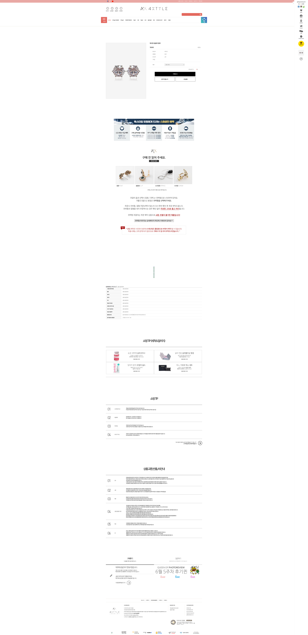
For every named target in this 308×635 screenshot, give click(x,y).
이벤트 (169, 19)
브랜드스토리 (180, 1)
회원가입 (190, 1)
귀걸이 (134, 19)
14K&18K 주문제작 (128, 19)
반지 (145, 19)
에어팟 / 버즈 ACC (159, 19)
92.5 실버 (122, 19)
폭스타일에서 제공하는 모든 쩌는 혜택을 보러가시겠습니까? (186, 443)
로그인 (186, 1)
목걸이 (142, 19)
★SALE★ (109, 19)
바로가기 (107, 11)
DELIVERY (301, 22)
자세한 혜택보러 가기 (120, 583)
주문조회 (200, 1)
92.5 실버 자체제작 (115, 19)
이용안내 (160, 600)
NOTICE (301, 28)
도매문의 (121, 11)
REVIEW (301, 17)
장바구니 (195, 1)
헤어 (154, 19)
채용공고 (165, 600)
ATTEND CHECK (301, 38)
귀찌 (138, 19)
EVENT (301, 12)
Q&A (301, 33)
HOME (303, 4)
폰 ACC (165, 19)
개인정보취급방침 (154, 600)
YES (300, 4)
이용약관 (147, 600)
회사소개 (142, 600)
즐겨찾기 (112, 11)
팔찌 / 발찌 (149, 19)
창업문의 (116, 11)
